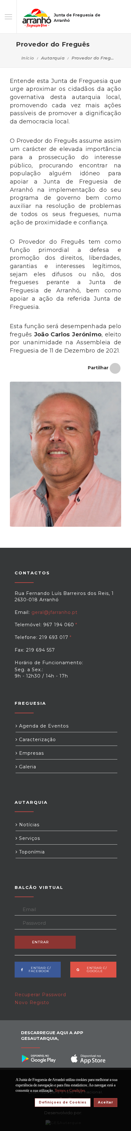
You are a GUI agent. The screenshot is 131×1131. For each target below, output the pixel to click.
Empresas (30, 753)
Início (27, 57)
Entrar (40, 942)
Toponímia (31, 852)
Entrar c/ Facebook (39, 969)
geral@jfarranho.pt (54, 612)
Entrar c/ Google (95, 969)
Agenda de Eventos (43, 726)
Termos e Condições (70, 1090)
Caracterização (36, 739)
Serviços (28, 838)
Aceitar (105, 1102)
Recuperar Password (40, 994)
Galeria (26, 767)
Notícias (28, 825)
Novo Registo (32, 1002)
